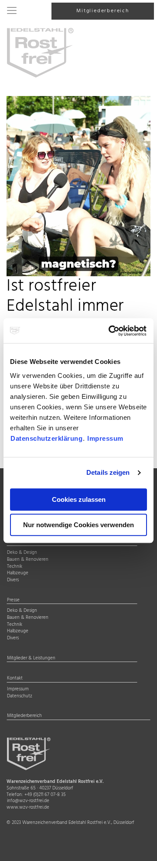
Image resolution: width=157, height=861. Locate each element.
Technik (14, 566)
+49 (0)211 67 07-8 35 (45, 795)
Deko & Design (22, 552)
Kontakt (15, 678)
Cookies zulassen (79, 499)
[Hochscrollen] (139, 846)
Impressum (105, 438)
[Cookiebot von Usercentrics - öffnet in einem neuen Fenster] (111, 331)
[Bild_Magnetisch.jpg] (78, 186)
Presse (13, 600)
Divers (13, 580)
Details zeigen (108, 472)
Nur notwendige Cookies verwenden (78, 524)
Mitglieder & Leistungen (31, 658)
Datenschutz (19, 696)
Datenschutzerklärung (46, 438)
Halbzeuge (17, 573)
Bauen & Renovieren (27, 559)
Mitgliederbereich (102, 11)
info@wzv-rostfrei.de (28, 801)
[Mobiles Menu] (11, 11)
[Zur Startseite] (40, 52)
